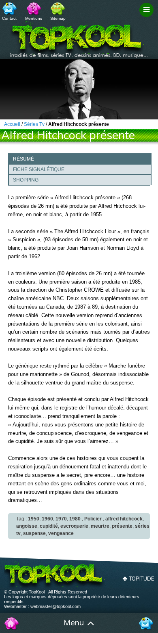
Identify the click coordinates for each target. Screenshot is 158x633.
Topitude (141, 578)
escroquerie (74, 526)
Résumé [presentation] (23, 159)
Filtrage (147, 17)
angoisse (26, 526)
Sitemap (58, 18)
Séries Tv (34, 124)
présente (122, 526)
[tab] (80, 158)
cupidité (49, 526)
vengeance (61, 533)
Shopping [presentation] (25, 180)
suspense (34, 533)
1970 (61, 519)
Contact (9, 18)
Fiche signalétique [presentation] (38, 169)
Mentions (33, 18)
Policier (93, 519)
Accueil (12, 623)
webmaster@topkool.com (55, 606)
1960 (47, 519)
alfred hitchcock (124, 519)
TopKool (79, 36)
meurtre (100, 526)
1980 (75, 519)
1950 (33, 519)
